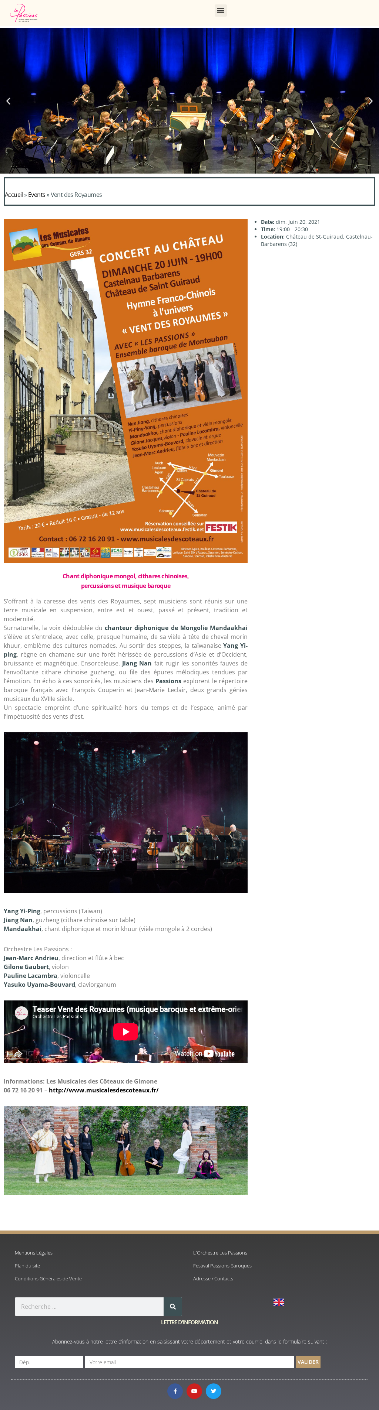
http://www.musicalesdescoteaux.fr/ (103, 1090)
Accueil (14, 195)
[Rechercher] (173, 1306)
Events (36, 195)
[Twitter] (213, 1391)
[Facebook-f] (175, 1391)
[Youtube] (194, 1391)
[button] (221, 10)
